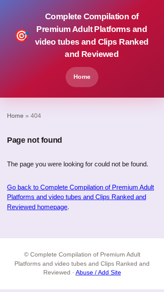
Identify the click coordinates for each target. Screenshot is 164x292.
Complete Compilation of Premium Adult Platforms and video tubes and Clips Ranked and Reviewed (81, 35)
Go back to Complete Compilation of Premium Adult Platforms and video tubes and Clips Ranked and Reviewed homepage (80, 197)
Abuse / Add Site (98, 272)
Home (82, 76)
